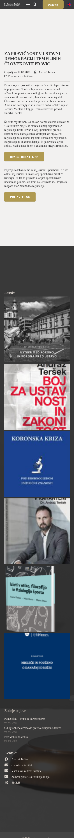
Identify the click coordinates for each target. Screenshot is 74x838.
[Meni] (28, 4)
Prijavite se (20, 197)
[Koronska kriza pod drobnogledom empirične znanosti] (37, 464)
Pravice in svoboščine (20, 76)
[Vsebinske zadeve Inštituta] (7, 771)
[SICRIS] (7, 782)
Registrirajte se (24, 157)
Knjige (9, 292)
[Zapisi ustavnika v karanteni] (37, 531)
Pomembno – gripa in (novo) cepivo (24, 718)
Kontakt (10, 753)
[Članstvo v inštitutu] (7, 765)
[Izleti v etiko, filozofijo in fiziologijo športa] (37, 599)
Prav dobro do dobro (16, 737)
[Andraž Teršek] (7, 759)
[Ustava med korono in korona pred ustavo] (37, 329)
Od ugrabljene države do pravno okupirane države (32, 728)
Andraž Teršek (46, 72)
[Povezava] (12, 4)
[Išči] (35, 4)
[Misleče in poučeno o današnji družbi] (37, 666)
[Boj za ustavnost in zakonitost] (37, 397)
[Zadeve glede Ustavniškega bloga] (7, 777)
